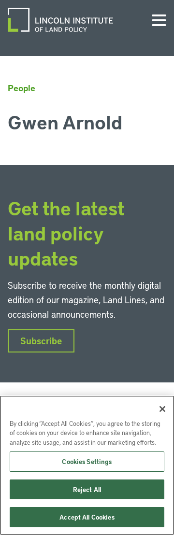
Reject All (87, 489)
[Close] (162, 409)
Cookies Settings (87, 461)
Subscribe (41, 341)
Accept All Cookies (86, 517)
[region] (87, 465)
